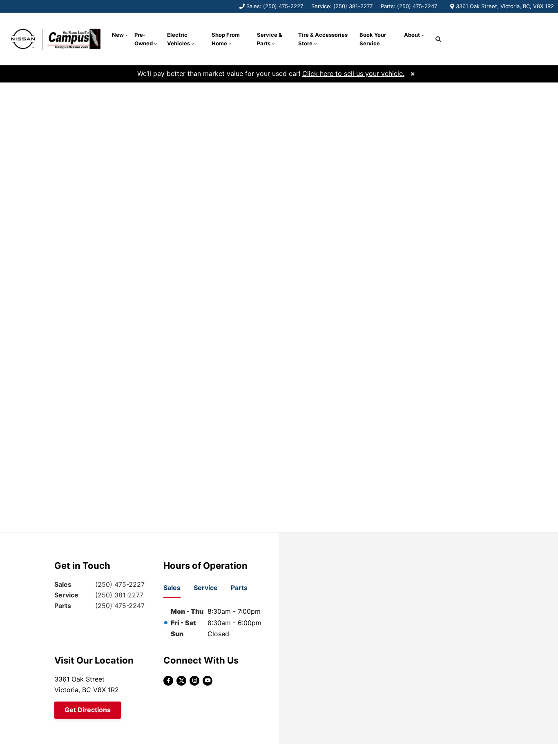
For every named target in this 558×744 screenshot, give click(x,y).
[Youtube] (207, 681)
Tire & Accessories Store (323, 39)
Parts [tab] (239, 588)
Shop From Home (226, 39)
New (118, 34)
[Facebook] (168, 681)
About (412, 34)
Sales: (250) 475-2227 (274, 6)
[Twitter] (181, 681)
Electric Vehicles (178, 39)
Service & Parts (269, 39)
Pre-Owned (143, 39)
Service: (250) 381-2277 (342, 6)
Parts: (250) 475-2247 (409, 6)
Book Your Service (372, 39)
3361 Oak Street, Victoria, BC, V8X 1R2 (505, 6)
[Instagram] (194, 681)
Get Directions (88, 710)
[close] (412, 73)
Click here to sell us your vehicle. (353, 73)
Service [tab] (206, 588)
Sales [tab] (172, 588)
